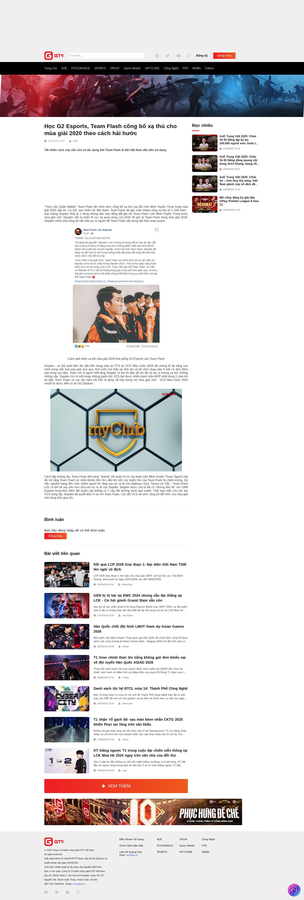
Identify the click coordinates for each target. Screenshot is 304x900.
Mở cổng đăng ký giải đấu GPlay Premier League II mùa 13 (239, 201)
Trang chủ (50, 68)
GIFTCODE (152, 68)
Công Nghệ (171, 68)
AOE (64, 68)
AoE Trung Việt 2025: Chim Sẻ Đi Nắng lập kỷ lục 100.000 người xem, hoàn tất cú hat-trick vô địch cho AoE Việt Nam (239, 140)
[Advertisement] (152, 24)
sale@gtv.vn (132, 855)
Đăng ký (202, 55)
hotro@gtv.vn (79, 884)
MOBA (196, 68)
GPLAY (115, 68)
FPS (185, 68)
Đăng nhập (224, 55)
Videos (209, 68)
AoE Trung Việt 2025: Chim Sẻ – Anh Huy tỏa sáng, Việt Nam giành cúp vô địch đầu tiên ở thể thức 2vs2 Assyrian (239, 181)
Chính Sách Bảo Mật (131, 845)
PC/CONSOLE (80, 68)
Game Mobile (132, 68)
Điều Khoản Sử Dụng (131, 839)
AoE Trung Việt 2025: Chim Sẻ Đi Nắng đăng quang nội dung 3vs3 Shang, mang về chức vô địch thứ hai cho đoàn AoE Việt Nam (238, 160)
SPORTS (100, 68)
